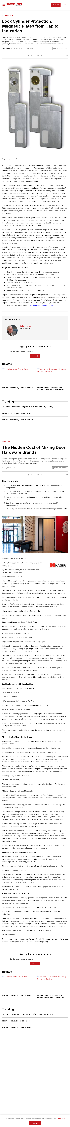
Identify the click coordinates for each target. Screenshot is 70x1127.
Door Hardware (7, 15)
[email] (41, 55)
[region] (35, 1121)
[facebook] (28, 55)
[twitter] (35, 55)
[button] (3, 5)
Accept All (35, 1123)
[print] (67, 55)
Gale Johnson (7, 49)
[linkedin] (32, 55)
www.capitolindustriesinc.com (41, 305)
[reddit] (38, 55)
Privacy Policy (61, 1118)
